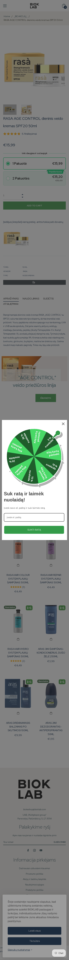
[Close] (63, 424)
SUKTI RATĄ (34, 529)
